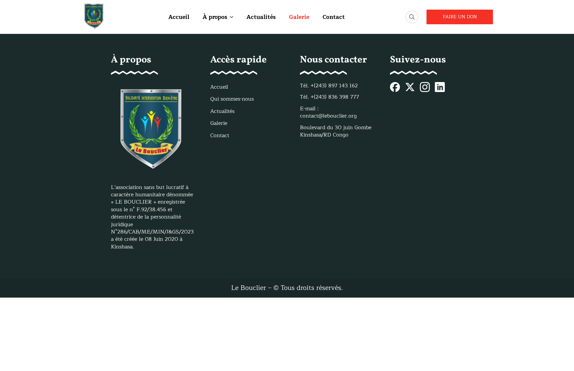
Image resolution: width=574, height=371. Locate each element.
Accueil (178, 17)
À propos (215, 17)
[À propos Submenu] (230, 17)
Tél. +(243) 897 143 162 (329, 85)
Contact (334, 17)
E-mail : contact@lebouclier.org (328, 112)
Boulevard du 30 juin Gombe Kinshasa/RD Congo (335, 131)
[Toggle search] (412, 17)
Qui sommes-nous (232, 99)
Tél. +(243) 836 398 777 (329, 97)
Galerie (299, 17)
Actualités (261, 17)
